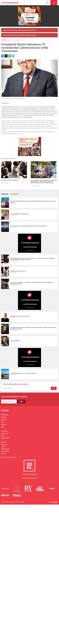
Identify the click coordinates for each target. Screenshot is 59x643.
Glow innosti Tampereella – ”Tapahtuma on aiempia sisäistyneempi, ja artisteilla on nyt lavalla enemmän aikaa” (32, 283)
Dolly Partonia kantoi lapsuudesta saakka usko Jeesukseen (19, 30)
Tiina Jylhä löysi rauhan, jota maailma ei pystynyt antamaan (19, 35)
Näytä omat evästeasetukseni (8, 457)
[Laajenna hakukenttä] (53, 2)
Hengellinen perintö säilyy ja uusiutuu (20, 316)
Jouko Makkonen (5, 103)
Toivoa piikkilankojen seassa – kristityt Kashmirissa (23, 373)
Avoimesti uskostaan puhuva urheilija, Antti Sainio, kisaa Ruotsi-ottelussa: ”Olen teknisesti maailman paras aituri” (33, 328)
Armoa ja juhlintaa (15, 340)
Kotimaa (4, 40)
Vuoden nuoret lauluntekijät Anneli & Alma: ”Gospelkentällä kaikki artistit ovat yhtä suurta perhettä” (33, 201)
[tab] (5, 194)
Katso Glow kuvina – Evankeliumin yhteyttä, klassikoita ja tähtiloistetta (28, 226)
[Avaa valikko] (47, 2)
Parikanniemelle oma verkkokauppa (19, 214)
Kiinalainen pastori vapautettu (9, 180)
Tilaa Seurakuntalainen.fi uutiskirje (15, 384)
